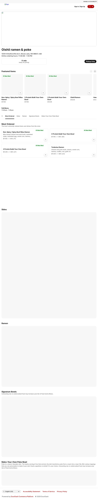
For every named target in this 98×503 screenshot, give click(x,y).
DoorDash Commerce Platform (22, 496)
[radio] (90, 61)
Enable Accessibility (90, 1)
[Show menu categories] (2, 116)
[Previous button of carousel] (91, 71)
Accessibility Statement (31, 491)
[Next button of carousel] (94, 71)
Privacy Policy (62, 491)
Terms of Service (48, 491)
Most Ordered (9, 116)
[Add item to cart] (20, 92)
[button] (12, 89)
